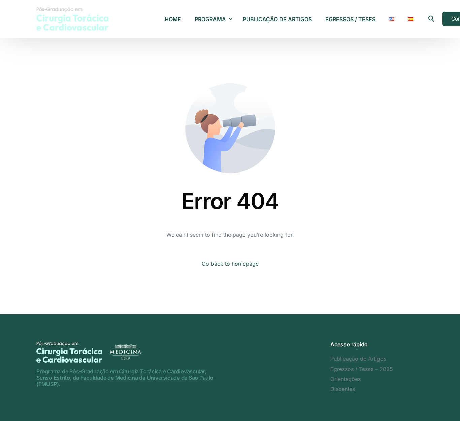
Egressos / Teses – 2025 (361, 369)
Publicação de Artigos (358, 358)
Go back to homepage (230, 263)
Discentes (342, 389)
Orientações (345, 379)
